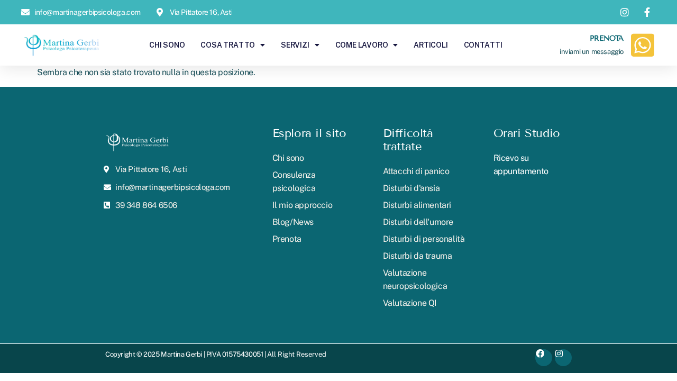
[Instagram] (563, 357)
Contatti (483, 44)
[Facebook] (543, 357)
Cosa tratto (227, 44)
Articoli (430, 44)
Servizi (295, 44)
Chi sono (167, 44)
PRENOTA (607, 38)
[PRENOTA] (642, 45)
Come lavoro (361, 44)
